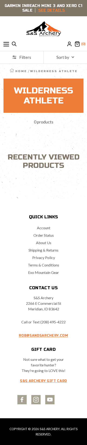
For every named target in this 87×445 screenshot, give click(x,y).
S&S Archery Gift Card (43, 381)
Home (21, 71)
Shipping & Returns (43, 250)
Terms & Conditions (43, 265)
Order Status (43, 235)
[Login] (69, 44)
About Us (43, 242)
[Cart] (77, 44)
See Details (51, 10)
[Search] (14, 44)
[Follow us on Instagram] (36, 399)
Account (43, 228)
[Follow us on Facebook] (22, 399)
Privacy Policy (43, 257)
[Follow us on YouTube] (50, 399)
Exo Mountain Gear (43, 272)
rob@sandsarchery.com (43, 336)
